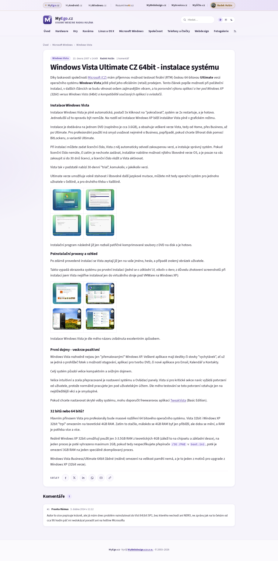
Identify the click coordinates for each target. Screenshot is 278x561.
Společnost (155, 31)
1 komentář (122, 58)
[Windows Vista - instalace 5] (67, 303)
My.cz (74, 5)
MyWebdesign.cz (156, 5)
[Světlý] (226, 19)
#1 (48, 509)
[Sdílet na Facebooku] (65, 477)
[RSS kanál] (235, 31)
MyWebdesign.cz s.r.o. (140, 549)
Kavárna (88, 31)
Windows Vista (84, 44)
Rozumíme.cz (125, 5)
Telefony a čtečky (179, 31)
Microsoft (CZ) (97, 77)
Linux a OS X (106, 31)
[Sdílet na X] (74, 477)
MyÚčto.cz (199, 5)
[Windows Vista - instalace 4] (100, 234)
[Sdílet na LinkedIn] (83, 477)
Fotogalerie (221, 31)
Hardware (61, 31)
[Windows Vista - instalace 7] (67, 328)
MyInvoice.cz (179, 5)
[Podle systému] (220, 19)
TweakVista (178, 400)
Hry (75, 31)
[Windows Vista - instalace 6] (100, 303)
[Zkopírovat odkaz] (109, 477)
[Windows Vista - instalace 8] (100, 328)
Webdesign (202, 31)
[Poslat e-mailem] (101, 477)
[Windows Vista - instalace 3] (67, 234)
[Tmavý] (231, 19)
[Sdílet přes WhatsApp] (92, 477)
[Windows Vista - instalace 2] (100, 209)
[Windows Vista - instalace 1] (67, 209)
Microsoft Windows (131, 31)
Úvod (47, 31)
